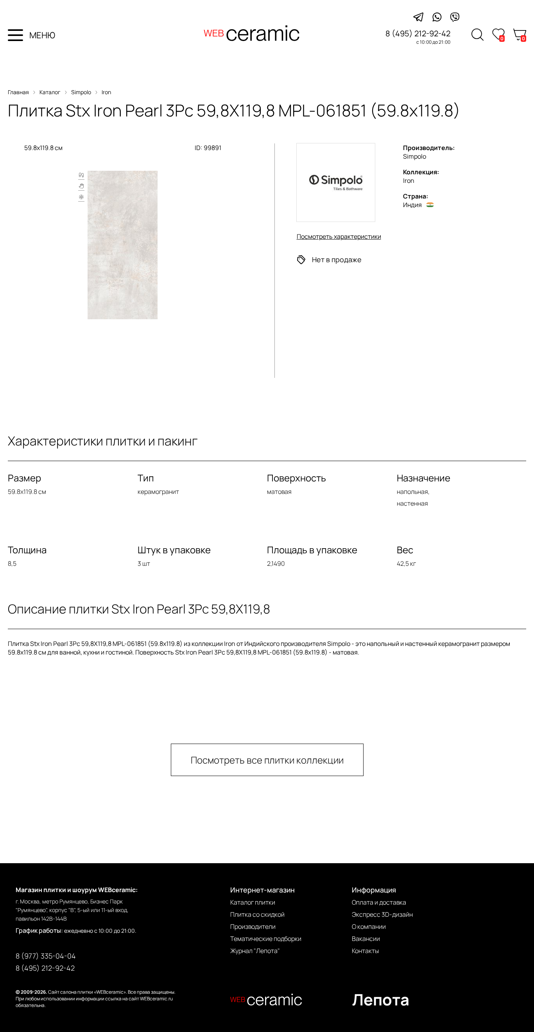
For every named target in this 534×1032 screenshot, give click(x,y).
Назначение (423, 477)
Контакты (365, 950)
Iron (106, 92)
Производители (253, 926)
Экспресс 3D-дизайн (382, 914)
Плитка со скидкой (257, 914)
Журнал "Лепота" (255, 950)
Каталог (50, 92)
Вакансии (366, 938)
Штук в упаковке (174, 549)
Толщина (27, 549)
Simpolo (81, 92)
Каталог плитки (252, 902)
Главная (18, 92)
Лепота (380, 999)
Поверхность (296, 477)
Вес (405, 549)
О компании (369, 926)
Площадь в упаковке (312, 549)
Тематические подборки (265, 938)
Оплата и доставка (379, 902)
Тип (146, 477)
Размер (24, 477)
